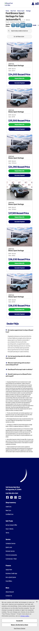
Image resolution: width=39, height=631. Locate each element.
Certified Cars (9, 514)
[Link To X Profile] (12, 497)
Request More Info (19, 78)
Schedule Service (10, 543)
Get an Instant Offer (11, 525)
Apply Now (9, 570)
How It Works (9, 529)
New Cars (8, 510)
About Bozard (10, 592)
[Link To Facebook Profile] (7, 497)
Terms (7, 533)
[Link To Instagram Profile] (16, 497)
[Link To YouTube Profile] (20, 497)
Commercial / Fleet (11, 559)
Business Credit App (11, 573)
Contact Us (9, 596)
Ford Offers (9, 581)
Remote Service (10, 551)
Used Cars (8, 507)
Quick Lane (9, 547)
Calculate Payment (19, 83)
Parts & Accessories (11, 555)
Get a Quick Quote (11, 577)
